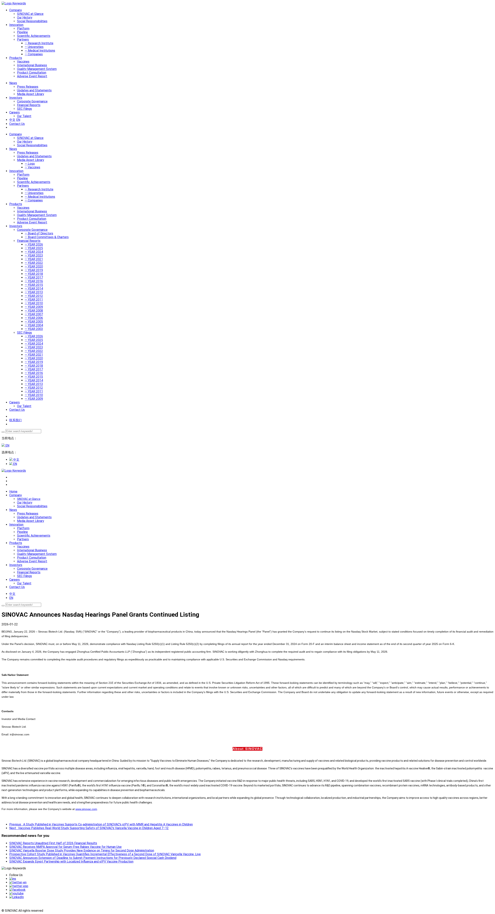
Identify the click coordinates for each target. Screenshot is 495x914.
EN (18, 120)
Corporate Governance (32, 101)
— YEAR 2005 (34, 321)
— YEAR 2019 (34, 270)
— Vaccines (32, 167)
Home (13, 491)
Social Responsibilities (32, 21)
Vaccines (23, 61)
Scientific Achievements (33, 36)
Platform (23, 28)
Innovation (16, 171)
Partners (23, 39)
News (13, 149)
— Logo (30, 163)
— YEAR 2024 (34, 252)
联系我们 (15, 420)
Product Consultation (31, 72)
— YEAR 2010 (34, 303)
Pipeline (22, 32)
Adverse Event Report (32, 76)
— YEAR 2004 (34, 325)
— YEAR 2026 (34, 244)
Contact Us (17, 124)
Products (15, 204)
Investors (15, 226)
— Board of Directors (39, 233)
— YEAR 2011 (34, 299)
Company (15, 134)
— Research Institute (39, 43)
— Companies (34, 54)
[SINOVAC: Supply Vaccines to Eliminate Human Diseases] (14, 3)
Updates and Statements (34, 90)
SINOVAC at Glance (30, 14)
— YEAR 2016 (34, 281)
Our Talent (24, 116)
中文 (12, 120)
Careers (14, 402)
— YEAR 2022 (34, 263)
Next (89, 828)
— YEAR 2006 (34, 318)
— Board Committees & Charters (47, 237)
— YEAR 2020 (34, 266)
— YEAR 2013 (34, 292)
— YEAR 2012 (34, 296)
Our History (24, 17)
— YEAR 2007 (34, 314)
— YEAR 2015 (34, 285)
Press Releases (27, 87)
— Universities (34, 47)
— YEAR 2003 (34, 329)
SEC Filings (24, 109)
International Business (32, 65)
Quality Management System (37, 69)
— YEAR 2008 (34, 310)
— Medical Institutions (40, 50)
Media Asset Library (30, 94)
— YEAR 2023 (34, 255)
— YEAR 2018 (34, 274)
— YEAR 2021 (34, 259)
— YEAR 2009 (34, 307)
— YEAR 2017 (34, 277)
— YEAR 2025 (34, 248)
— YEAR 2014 (34, 288)
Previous (101, 824)
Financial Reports (28, 105)
